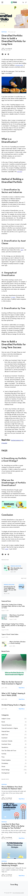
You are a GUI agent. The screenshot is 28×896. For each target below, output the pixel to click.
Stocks (3, 766)
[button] (2, 2)
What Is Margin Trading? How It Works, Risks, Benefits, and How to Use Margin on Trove (14, 625)
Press (3, 757)
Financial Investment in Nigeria (10, 728)
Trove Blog (14, 884)
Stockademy (5, 763)
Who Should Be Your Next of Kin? (17, 568)
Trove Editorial (8, 48)
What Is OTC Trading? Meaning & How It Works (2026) (13, 694)
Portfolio (4, 32)
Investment (4, 738)
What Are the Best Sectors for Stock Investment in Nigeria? (12, 683)
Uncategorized (5, 773)
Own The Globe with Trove (9, 750)
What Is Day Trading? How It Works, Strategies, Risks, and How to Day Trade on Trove (13, 606)
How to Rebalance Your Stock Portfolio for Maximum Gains (12, 788)
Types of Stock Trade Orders (10, 634)
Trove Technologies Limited (18, 893)
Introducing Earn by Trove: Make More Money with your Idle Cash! (10, 589)
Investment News (6, 744)
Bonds (3, 722)
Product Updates (6, 760)
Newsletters (5, 747)
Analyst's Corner (6, 719)
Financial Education (16, 566)
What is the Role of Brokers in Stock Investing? (17, 642)
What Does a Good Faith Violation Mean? (16, 615)
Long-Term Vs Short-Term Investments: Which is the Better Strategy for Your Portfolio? (13, 826)
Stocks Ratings (5, 770)
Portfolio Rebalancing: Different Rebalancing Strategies (13, 864)
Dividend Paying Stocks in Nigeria (13, 705)
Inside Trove (5, 735)
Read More (21, 687)
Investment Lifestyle (7, 741)
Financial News (5, 731)
